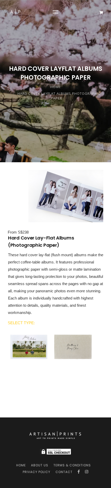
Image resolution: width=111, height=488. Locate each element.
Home (55, 86)
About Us (39, 465)
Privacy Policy (36, 472)
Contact (64, 472)
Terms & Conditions (72, 465)
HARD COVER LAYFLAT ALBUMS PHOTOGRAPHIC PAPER (59, 95)
